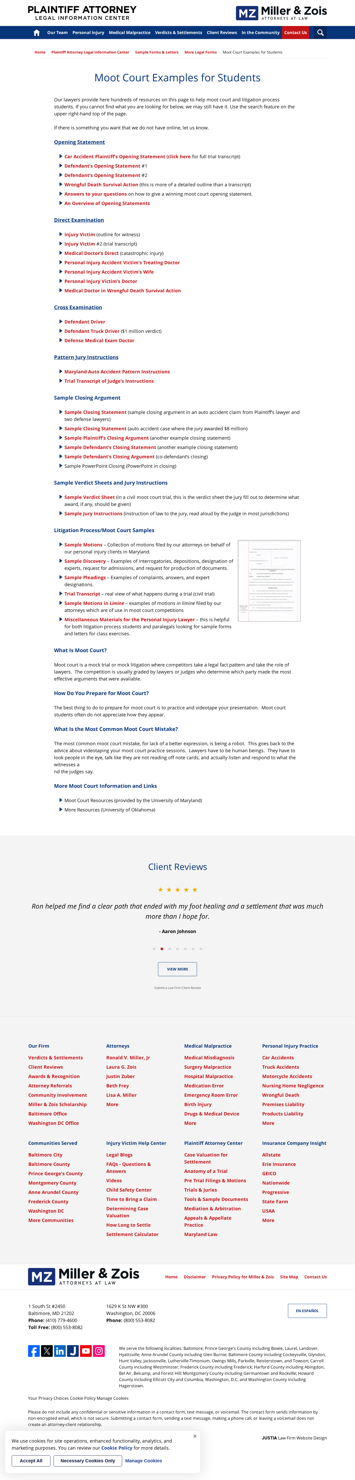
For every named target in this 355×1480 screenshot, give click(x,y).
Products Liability (282, 1114)
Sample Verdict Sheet (89, 497)
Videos (114, 1180)
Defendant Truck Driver (92, 331)
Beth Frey (117, 1085)
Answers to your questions (95, 194)
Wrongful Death (280, 1095)
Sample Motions (83, 544)
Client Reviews (222, 32)
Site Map (289, 1277)
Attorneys (117, 1046)
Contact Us (295, 32)
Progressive (275, 1192)
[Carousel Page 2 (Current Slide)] (162, 949)
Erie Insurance (279, 1164)
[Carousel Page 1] (154, 949)
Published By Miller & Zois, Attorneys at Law (281, 13)
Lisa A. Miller (121, 1095)
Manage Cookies (113, 1398)
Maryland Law (200, 1234)
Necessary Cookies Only (88, 1460)
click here (179, 156)
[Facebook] (34, 1351)
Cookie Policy (83, 1398)
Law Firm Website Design (294, 1438)
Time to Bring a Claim (131, 1199)
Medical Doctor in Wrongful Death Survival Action (122, 290)
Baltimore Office (47, 1114)
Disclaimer (195, 1277)
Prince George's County (55, 1173)
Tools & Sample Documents (216, 1199)
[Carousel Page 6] (193, 949)
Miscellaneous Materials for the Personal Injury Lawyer (129, 619)
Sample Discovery (85, 561)
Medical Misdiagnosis (209, 1057)
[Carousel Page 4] (177, 949)
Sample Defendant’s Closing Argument (109, 456)
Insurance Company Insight (294, 1143)
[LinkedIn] (60, 1351)
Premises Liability (283, 1104)
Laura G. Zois (121, 1067)
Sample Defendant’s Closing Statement (110, 447)
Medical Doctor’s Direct (91, 253)
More (112, 1104)
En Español (307, 1310)
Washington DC (46, 1211)
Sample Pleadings (85, 577)
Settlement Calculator (132, 1234)
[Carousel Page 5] (185, 949)
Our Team (57, 32)
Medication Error (204, 1085)
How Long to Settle (128, 1225)
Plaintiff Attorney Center (213, 1143)
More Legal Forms (201, 52)
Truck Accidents (280, 1067)
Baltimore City (45, 1155)
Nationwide (276, 1183)
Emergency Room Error (211, 1095)
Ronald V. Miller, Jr (128, 1057)
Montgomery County (52, 1183)
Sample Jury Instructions (93, 513)
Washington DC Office (53, 1123)
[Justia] (73, 1351)
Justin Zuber (120, 1076)
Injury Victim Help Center (136, 1143)
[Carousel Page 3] (170, 949)
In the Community (261, 32)
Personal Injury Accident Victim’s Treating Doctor (122, 262)
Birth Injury (198, 1104)
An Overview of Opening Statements (107, 203)
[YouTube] (86, 1351)
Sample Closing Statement (95, 412)
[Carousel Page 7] (201, 949)
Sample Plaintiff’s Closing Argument (106, 438)
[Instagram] (99, 1351)
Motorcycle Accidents (287, 1076)
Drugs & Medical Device (211, 1114)
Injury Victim (79, 234)
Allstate (271, 1155)
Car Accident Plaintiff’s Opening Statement (114, 156)
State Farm (275, 1201)
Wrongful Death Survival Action (101, 184)
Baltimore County (49, 1164)
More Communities (51, 1220)
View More (177, 969)
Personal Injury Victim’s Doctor (100, 281)
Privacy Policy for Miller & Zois (243, 1277)
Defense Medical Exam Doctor (99, 340)
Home (36, 32)
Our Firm (38, 1046)
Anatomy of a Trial (206, 1171)
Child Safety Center (129, 1190)
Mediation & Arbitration (212, 1208)
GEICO (269, 1173)
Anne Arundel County (53, 1192)
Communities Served (52, 1143)
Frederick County (48, 1201)
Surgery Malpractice (207, 1067)
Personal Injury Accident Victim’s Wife (109, 272)
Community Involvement (57, 1095)
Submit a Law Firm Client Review (177, 988)
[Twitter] (47, 1351)
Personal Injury (88, 32)
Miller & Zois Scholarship (57, 1104)
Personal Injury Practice (290, 1046)
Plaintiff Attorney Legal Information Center (82, 13)
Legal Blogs (119, 1155)
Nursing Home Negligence (293, 1085)
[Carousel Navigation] (177, 948)
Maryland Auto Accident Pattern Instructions (117, 371)
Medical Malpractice (129, 32)
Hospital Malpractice (208, 1076)
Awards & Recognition (54, 1076)
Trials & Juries (200, 1190)
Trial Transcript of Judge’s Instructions (109, 381)
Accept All (31, 1460)
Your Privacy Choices (48, 1398)
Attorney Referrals (50, 1085)
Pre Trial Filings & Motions (215, 1180)
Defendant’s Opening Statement (102, 166)
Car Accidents (278, 1057)
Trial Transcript (83, 594)
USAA (268, 1211)
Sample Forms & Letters (157, 52)
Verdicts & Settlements (178, 32)
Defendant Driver (84, 322)
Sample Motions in (94, 603)
